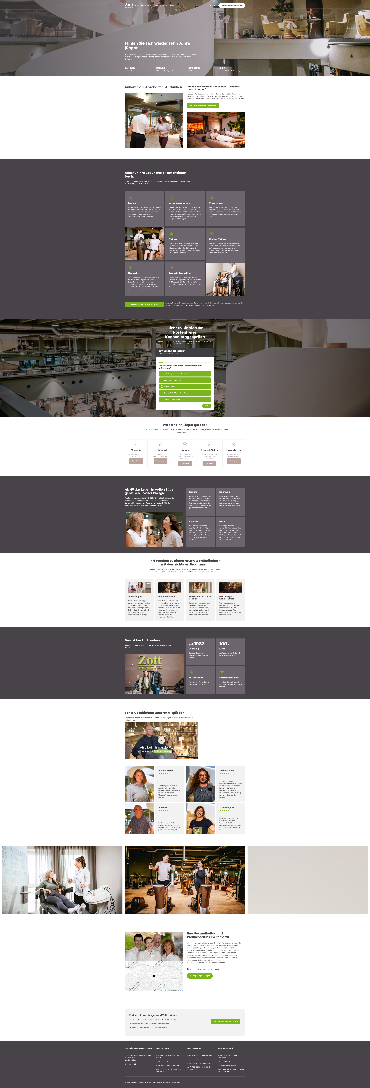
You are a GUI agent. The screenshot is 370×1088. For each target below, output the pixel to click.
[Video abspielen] (161, 740)
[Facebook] (215, 5)
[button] (154, 976)
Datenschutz (176, 1082)
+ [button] (127, 964)
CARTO (181, 990)
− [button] (127, 966)
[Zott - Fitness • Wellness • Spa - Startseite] (129, 5)
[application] (154, 976)
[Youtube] (136, 1064)
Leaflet (160, 990)
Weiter (207, 406)
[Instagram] (210, 5)
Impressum (167, 1082)
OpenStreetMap (168, 990)
